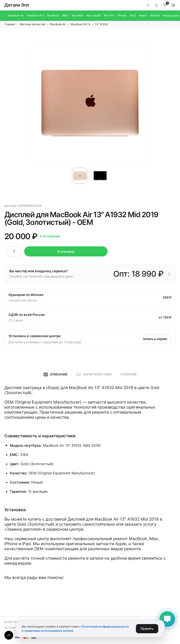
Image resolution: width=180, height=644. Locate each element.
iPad (132, 15)
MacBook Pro (35, 15)
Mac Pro (109, 15)
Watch (143, 15)
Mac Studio (93, 15)
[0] (165, 5)
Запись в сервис (155, 339)
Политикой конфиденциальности (105, 626)
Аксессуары (171, 15)
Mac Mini (77, 15)
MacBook (53, 15)
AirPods (155, 15)
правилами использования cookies (48, 630)
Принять (147, 628)
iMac (65, 15)
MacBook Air (16, 15)
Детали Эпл (16, 5)
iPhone (122, 15)
